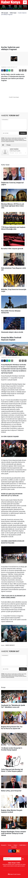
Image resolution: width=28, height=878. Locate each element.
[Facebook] (2, 70)
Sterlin (25, 5)
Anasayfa (5, 12)
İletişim (15, 845)
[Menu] (24, 2)
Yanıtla (12, 153)
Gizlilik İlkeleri (22, 845)
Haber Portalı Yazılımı (15, 874)
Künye (9, 845)
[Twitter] (5, 70)
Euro (20, 5)
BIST (10, 5)
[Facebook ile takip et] (10, 851)
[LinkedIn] (7, 70)
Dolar (15, 5)
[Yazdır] (12, 70)
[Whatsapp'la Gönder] (9, 70)
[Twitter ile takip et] (14, 851)
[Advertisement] (14, 31)
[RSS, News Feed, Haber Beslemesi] (18, 851)
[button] (20, 70)
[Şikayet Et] (25, 153)
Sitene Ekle (14, 847)
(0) (17, 153)
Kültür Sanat (13, 12)
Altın (3, 5)
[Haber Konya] (10, 2)
